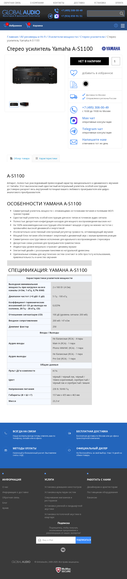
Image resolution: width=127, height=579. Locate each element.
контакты (58, 2)
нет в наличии (89, 61)
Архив (5, 507)
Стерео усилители (93, 36)
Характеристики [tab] (48, 158)
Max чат (88, 118)
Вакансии (92, 497)
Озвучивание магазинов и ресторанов (58, 499)
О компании (37, 2)
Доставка (79, 2)
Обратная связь (12, 2)
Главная (13, 36)
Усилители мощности (63, 36)
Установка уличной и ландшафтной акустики (63, 507)
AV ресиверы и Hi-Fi (34, 36)
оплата (119, 2)
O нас (5, 486)
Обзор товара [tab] (21, 158)
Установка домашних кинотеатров (63, 486)
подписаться (84, 540)
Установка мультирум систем (60, 492)
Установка (100, 2)
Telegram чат (92, 129)
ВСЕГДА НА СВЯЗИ (24, 431)
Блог (4, 502)
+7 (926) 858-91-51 (71, 15)
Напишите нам (94, 139)
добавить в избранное (97, 73)
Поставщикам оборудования (102, 492)
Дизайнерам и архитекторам (102, 486)
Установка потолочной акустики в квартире (63, 516)
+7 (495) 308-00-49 (71, 10)
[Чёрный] (85, 83)
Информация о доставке (15, 492)
